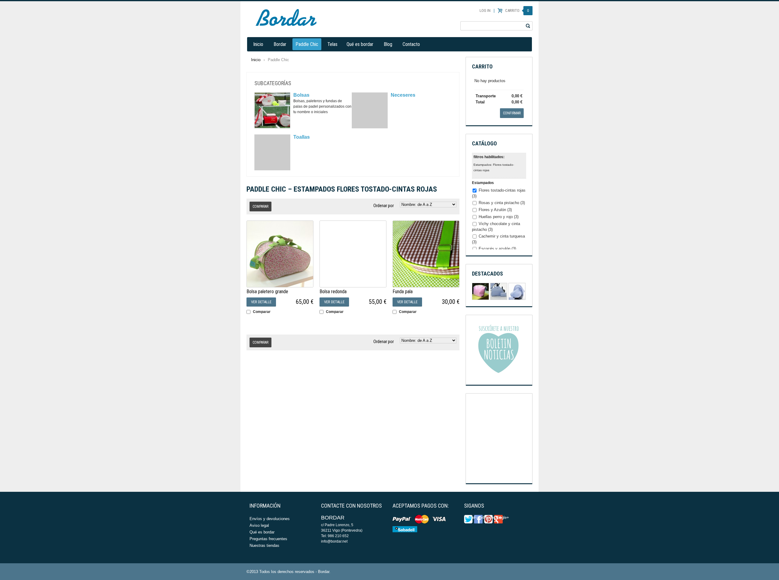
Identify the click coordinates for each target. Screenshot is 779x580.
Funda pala (403, 291)
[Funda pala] (426, 254)
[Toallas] (272, 152)
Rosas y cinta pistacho (502, 202)
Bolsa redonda (333, 291)
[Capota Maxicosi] (517, 291)
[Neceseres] (370, 110)
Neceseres (403, 95)
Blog (388, 44)
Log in (485, 10)
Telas (332, 44)
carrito (482, 66)
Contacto (411, 44)
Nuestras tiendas (264, 545)
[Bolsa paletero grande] (279, 254)
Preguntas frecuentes (268, 539)
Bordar (280, 44)
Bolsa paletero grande (267, 291)
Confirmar (512, 113)
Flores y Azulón (495, 209)
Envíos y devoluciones (270, 518)
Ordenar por (383, 205)
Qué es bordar (360, 44)
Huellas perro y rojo (499, 216)
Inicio (258, 44)
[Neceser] (480, 291)
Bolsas (301, 95)
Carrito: (517, 10)
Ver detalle (261, 302)
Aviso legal (259, 525)
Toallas (301, 137)
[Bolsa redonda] (353, 254)
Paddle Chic (306, 44)
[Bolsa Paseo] (498, 291)
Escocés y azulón (497, 248)
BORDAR (286, 17)
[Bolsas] (272, 110)
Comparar (262, 312)
